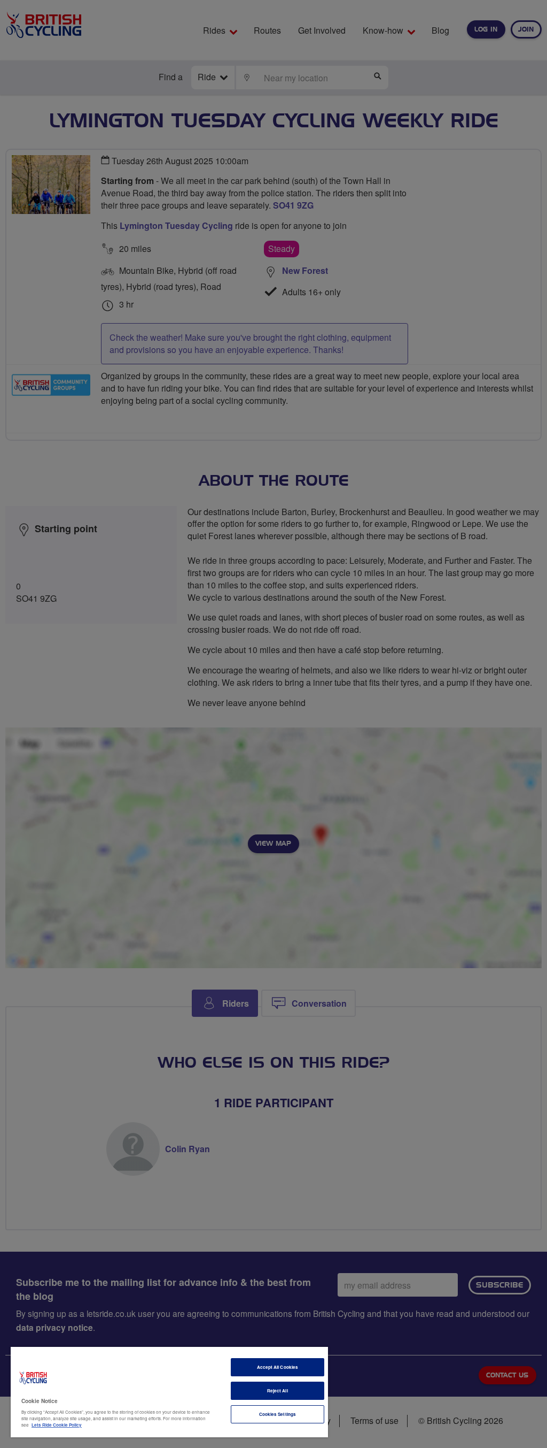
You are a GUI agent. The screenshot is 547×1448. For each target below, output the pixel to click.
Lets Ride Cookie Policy (57, 1425)
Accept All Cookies (277, 1367)
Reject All (277, 1390)
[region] (169, 1392)
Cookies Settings (277, 1414)
